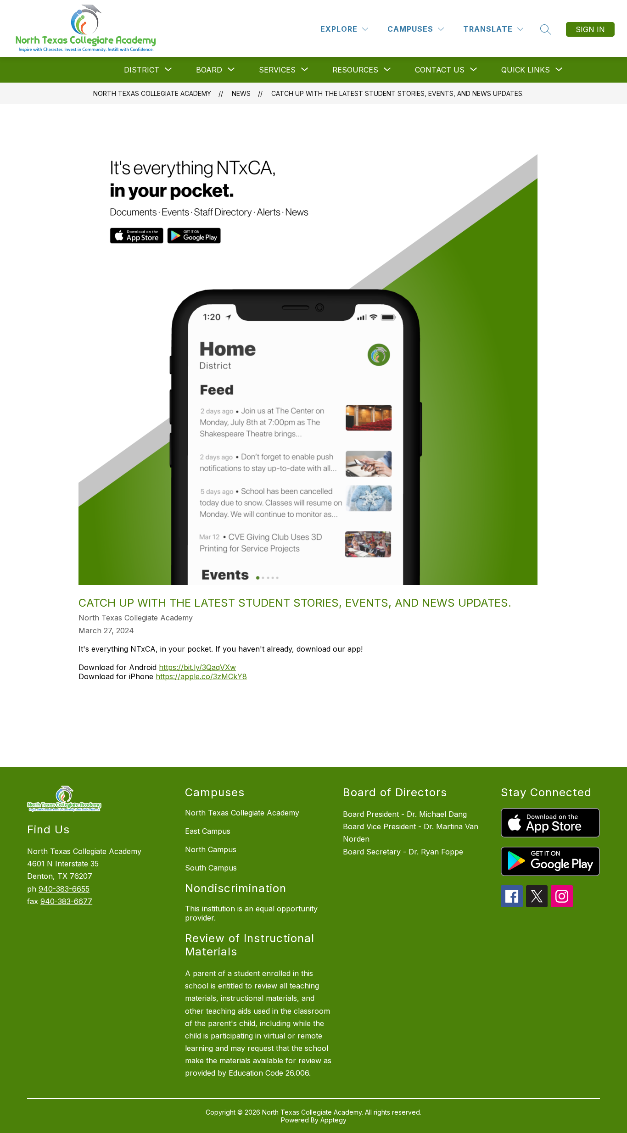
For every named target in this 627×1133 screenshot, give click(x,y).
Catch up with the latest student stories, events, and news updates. (397, 93)
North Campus (210, 849)
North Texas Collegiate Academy (152, 93)
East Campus (207, 831)
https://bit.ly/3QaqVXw (197, 667)
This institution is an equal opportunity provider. (251, 913)
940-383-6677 (66, 901)
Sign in (590, 29)
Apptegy (333, 1120)
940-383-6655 (64, 888)
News (241, 93)
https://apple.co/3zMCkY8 (201, 676)
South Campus (211, 867)
